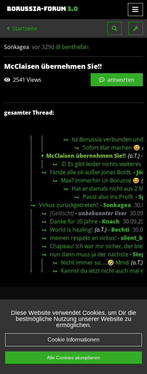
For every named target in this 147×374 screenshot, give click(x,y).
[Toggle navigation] (135, 9)
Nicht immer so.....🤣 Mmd (94, 262)
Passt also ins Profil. (108, 197)
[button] (114, 28)
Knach (111, 221)
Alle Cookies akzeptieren (73, 357)
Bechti (120, 229)
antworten (120, 79)
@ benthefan (72, 47)
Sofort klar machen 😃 (111, 147)
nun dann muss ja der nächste (89, 254)
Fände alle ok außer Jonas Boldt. (91, 172)
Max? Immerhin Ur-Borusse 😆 (100, 180)
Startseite (24, 28)
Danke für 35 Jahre (74, 221)
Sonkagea (117, 205)
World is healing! (71, 229)
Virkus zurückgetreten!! (69, 205)
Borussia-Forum (42, 9)
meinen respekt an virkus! (83, 238)
